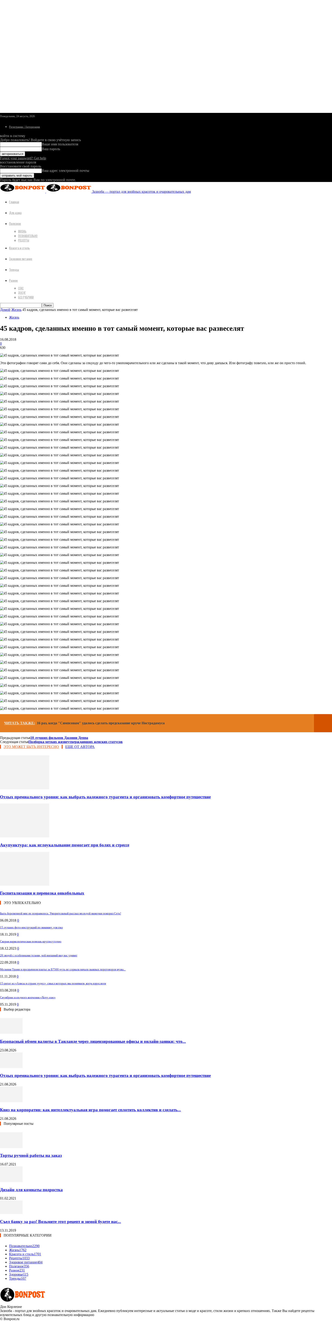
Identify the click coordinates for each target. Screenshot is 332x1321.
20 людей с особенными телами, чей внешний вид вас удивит (38, 955)
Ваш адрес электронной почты (65, 170)
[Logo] (23, 191)
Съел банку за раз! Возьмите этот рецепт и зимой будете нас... (60, 1221)
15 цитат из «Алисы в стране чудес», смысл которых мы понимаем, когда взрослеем (53, 983)
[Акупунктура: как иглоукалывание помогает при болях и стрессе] (24, 836)
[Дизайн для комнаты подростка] (11, 1181)
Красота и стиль (19, 247)
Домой (5, 310)
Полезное (15, 223)
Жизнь (22, 231)
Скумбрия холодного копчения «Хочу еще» (28, 997)
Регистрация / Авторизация (24, 126)
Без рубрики (26, 297)
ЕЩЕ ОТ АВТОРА (80, 747)
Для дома (15, 212)
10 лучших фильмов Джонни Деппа (59, 738)
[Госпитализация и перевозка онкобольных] (24, 884)
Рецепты (23, 240)
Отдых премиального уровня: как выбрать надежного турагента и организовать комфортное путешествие (105, 796)
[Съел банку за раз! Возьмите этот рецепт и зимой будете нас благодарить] (11, 1213)
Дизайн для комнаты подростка (31, 1189)
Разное (13, 280)
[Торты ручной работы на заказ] (11, 1147)
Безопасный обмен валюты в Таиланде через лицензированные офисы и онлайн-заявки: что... (93, 1041)
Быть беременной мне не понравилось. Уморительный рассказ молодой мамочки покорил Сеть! (60, 913)
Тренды (14, 269)
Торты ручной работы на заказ (31, 1155)
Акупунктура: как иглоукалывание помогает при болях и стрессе (64, 845)
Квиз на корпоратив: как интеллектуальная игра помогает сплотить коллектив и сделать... (90, 1109)
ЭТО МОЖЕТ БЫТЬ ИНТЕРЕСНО (31, 747)
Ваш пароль (51, 149)
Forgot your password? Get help (23, 158)
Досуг (22, 292)
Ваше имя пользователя (60, 144)
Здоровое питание (20, 258)
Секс (21, 288)
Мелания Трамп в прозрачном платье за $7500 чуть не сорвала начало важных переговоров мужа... (63, 969)
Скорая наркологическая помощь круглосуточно (30, 941)
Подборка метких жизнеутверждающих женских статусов (75, 742)
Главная (14, 201)
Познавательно (27, 235)
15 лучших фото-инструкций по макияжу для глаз (31, 927)
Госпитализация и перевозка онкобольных (42, 893)
